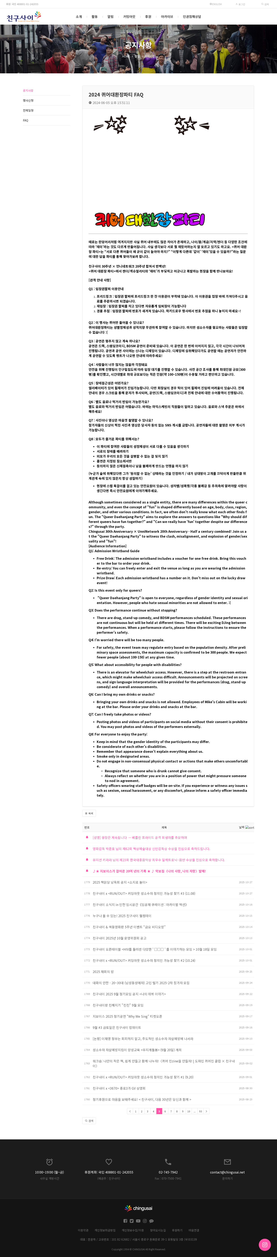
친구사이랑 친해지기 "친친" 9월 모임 (118, 1005)
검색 (266, 4)
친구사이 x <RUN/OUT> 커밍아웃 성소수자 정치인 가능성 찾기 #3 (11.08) (144, 893)
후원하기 (177, 1230)
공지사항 (149, 56)
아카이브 (167, 16)
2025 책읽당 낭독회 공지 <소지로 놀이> (120, 882)
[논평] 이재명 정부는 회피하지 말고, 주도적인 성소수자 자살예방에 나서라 (143, 1038)
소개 (79, 16)
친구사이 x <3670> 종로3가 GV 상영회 (119, 1088)
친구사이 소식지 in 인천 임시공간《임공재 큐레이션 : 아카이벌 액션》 (140, 904)
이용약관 (83, 1230)
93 (200, 1111)
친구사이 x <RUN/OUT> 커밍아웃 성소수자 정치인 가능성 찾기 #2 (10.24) (144, 960)
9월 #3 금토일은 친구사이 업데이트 (117, 1027)
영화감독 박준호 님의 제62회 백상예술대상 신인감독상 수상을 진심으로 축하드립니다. (151, 848)
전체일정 (28, 110)
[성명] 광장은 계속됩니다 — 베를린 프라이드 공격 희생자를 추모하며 (140, 837)
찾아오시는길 (158, 1230)
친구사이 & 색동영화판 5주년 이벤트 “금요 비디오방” (129, 926)
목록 (90, 813)
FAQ (25, 120)
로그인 (241, 4)
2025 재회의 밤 (103, 971)
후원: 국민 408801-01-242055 (22, 4)
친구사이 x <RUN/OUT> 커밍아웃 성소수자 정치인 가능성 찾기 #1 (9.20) (143, 1077)
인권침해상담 (192, 16)
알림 (110, 16)
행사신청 (28, 100)
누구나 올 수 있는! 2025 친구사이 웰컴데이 (122, 915)
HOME (126, 56)
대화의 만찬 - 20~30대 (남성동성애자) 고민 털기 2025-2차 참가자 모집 (141, 982)
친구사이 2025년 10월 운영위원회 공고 (119, 938)
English (217, 4)
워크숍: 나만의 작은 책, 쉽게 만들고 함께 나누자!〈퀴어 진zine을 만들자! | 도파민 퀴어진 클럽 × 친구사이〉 (164, 1063)
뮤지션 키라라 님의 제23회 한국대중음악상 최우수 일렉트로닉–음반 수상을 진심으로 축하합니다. (159, 859)
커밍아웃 (129, 16)
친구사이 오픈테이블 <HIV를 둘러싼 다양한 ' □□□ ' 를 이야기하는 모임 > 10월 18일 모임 (155, 949)
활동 (95, 16)
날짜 (241, 827)
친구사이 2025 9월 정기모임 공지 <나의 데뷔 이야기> (129, 993)
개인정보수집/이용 (133, 1230)
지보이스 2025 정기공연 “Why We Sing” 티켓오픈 (128, 1016)
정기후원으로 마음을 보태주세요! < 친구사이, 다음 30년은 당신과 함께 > (142, 1099)
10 (188, 1111)
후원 (148, 16)
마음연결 (194, 1230)
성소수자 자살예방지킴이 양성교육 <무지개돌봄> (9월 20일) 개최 (137, 1049)
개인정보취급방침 (105, 1230)
